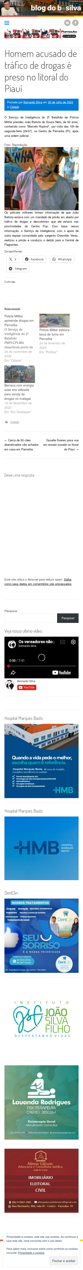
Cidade (14, 107)
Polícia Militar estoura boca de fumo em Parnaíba (54, 334)
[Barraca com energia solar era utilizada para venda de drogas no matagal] (19, 374)
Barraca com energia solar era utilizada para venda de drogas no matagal (19, 392)
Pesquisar (10, 611)
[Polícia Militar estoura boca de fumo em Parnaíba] (54, 321)
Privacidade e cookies (31, 1252)
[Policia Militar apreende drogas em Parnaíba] (21, 338)
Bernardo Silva (32, 102)
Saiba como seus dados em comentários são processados (37, 581)
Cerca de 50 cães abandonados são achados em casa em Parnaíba (21, 444)
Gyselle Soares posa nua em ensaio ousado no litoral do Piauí (61, 444)
